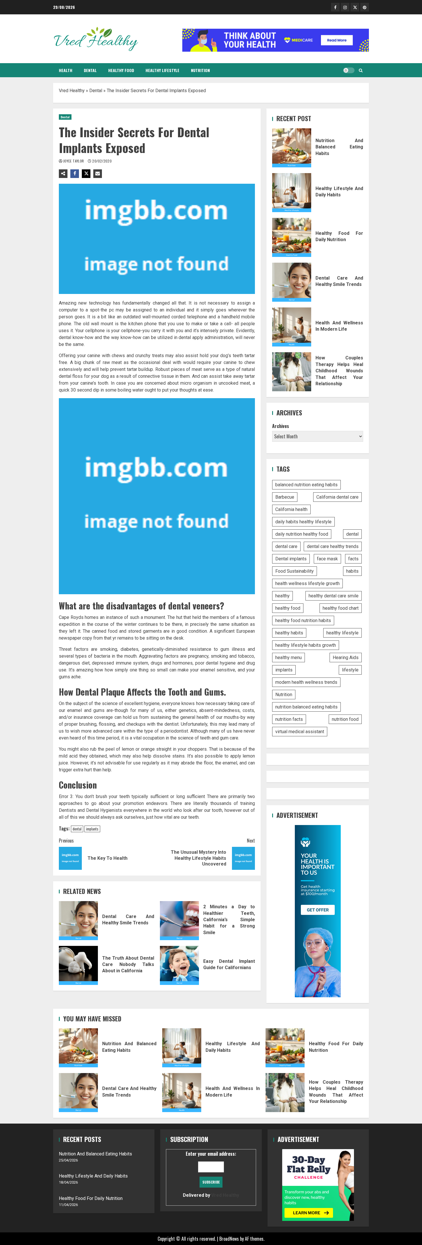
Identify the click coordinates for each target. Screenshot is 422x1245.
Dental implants (291, 558)
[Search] (361, 70)
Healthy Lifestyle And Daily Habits (291, 192)
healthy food (287, 608)
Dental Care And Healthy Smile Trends (78, 920)
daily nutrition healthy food (301, 534)
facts (353, 558)
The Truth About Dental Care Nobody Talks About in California (78, 965)
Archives (280, 426)
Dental (90, 70)
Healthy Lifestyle (162, 70)
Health (65, 70)
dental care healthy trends (333, 546)
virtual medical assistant (299, 731)
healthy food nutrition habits (303, 620)
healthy (282, 596)
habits (352, 571)
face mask (327, 558)
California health (291, 509)
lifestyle (350, 670)
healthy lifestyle (342, 633)
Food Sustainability (294, 571)
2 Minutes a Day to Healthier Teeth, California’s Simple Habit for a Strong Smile (179, 920)
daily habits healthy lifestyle (303, 521)
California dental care (337, 497)
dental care (286, 546)
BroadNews (229, 1238)
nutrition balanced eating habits (306, 707)
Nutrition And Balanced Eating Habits (291, 147)
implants (92, 829)
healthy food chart (341, 608)
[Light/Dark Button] (349, 70)
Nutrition (200, 70)
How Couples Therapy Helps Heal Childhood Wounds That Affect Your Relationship (291, 371)
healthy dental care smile (334, 596)
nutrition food (345, 719)
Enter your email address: (211, 1174)
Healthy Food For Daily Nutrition (291, 237)
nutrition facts (289, 719)
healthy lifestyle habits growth (305, 645)
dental (77, 829)
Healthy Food (121, 70)
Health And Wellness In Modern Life (291, 326)
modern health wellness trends (306, 682)
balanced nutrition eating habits (306, 484)
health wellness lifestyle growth (307, 583)
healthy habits (289, 633)
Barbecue (284, 497)
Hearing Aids (346, 657)
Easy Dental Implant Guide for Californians (179, 965)
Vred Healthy (72, 90)
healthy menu (288, 657)
